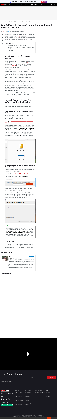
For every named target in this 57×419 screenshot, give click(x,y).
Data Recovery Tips (28, 393)
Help (46, 395)
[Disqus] (18, 288)
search (52, 4)
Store (37, 4)
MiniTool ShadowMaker (18, 395)
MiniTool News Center (38, 395)
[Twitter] (8, 31)
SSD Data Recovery (38, 393)
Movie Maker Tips (27, 399)
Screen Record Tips (28, 403)
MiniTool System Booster (18, 396)
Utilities (11, 4)
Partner (26, 4)
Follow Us (32, 256)
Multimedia (17, 4)
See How (44, 1)
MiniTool (18, 36)
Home (2, 21)
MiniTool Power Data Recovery (19, 393)
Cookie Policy (43, 417)
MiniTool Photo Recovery (18, 404)
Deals (22, 4)
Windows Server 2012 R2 (10, 65)
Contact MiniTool (48, 392)
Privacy (25, 413)
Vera (3, 31)
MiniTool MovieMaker (18, 399)
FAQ (46, 393)
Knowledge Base (27, 404)
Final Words (10, 50)
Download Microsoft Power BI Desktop (23, 173)
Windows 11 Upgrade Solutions (40, 392)
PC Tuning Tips (27, 396)
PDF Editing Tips (27, 397)
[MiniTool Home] (4, 4)
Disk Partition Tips (28, 392)
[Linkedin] (6, 399)
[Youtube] (9, 399)
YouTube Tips (27, 400)
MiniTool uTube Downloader (19, 400)
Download (43, 4)
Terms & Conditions (30, 413)
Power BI (29, 62)
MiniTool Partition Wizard (18, 392)
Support (31, 4)
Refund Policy (48, 396)
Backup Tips (27, 395)
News (6, 21)
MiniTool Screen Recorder (19, 403)
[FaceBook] (1, 399)
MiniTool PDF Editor (18, 397)
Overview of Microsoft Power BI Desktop (17, 45)
